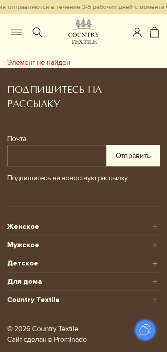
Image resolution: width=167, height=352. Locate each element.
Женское (23, 226)
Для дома (24, 281)
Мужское (23, 244)
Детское (22, 263)
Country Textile (33, 299)
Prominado (70, 339)
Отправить (133, 155)
